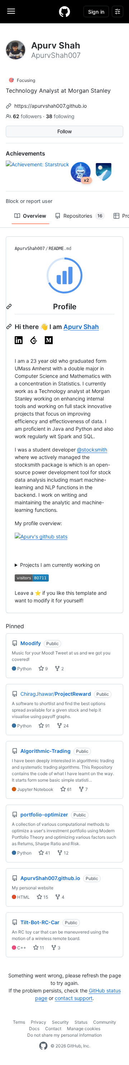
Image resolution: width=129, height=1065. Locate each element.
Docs (34, 1028)
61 (69, 789)
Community (104, 1022)
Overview (34, 216)
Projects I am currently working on (60, 565)
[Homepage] (64, 11)
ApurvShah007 (30, 248)
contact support (73, 998)
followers (28, 116)
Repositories (82, 216)
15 (45, 897)
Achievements (25, 153)
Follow (64, 131)
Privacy (38, 1022)
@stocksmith (92, 449)
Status (81, 1022)
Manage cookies (83, 1028)
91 (47, 725)
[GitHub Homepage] (43, 1046)
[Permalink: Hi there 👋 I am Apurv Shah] (10, 326)
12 (65, 853)
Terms (19, 1022)
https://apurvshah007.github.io (50, 106)
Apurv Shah (81, 326)
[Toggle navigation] (11, 11)
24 (65, 725)
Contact (53, 1028)
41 (47, 853)
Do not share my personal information (64, 1035)
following (60, 116)
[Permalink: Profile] (10, 306)
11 (41, 947)
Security (60, 1022)
